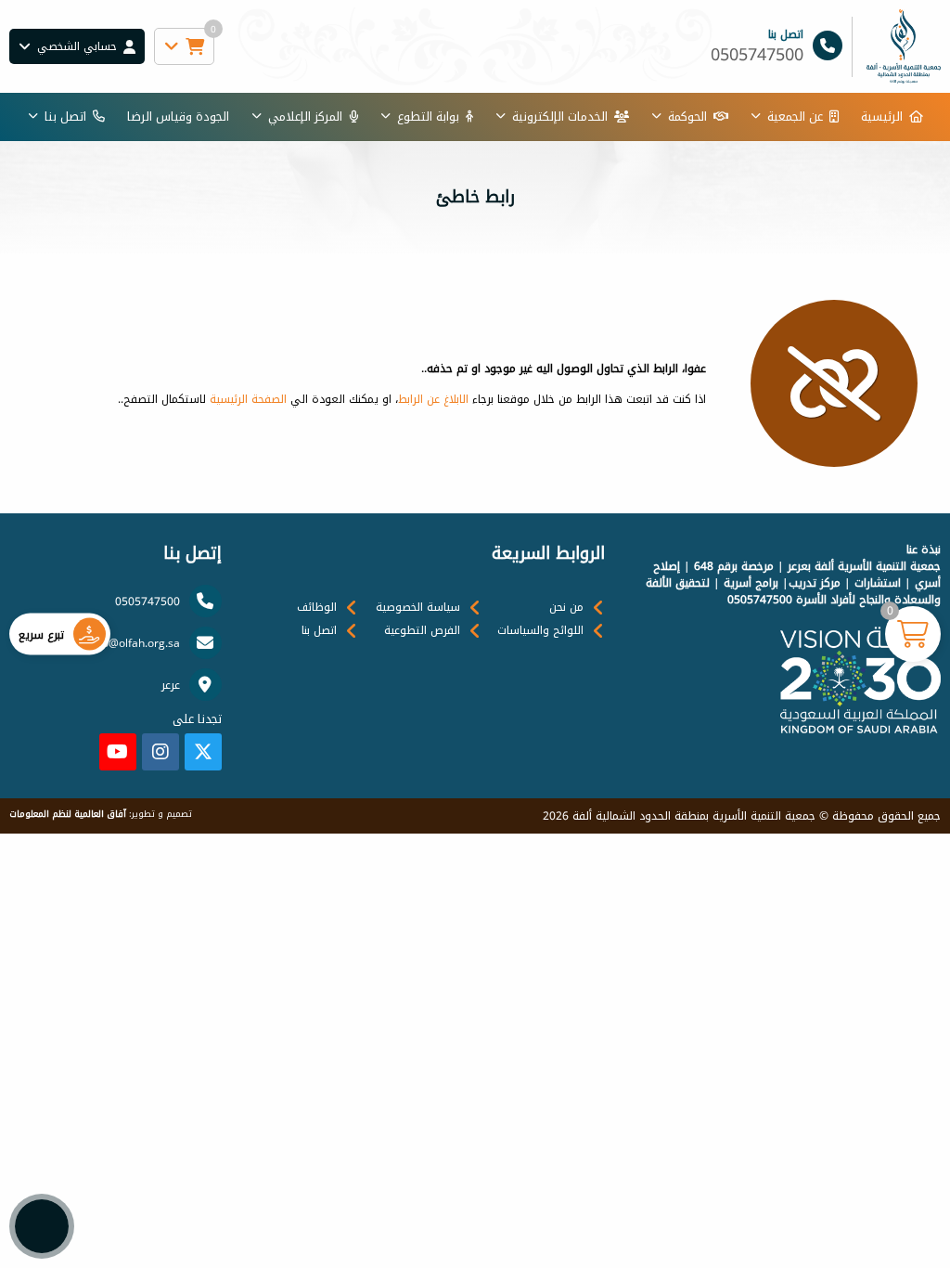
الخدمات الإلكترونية (560, 116)
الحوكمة (687, 116)
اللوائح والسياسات (540, 630)
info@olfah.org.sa (134, 643)
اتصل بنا (65, 116)
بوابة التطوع (428, 116)
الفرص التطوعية (422, 630)
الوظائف (317, 607)
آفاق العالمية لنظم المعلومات (67, 814)
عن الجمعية (795, 116)
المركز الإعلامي (305, 116)
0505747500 (147, 601)
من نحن (566, 607)
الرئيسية (882, 116)
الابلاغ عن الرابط (433, 399)
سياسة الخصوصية (418, 607)
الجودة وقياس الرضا (178, 116)
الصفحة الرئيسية (248, 399)
